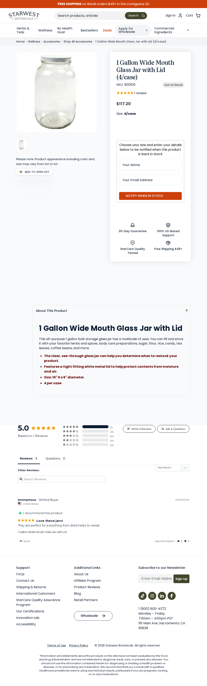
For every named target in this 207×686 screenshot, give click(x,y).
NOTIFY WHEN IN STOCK (144, 195)
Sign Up (181, 579)
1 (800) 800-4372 (152, 608)
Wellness (45, 30)
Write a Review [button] (141, 428)
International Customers (35, 593)
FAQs (20, 574)
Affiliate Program (87, 580)
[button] (179, 541)
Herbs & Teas (23, 30)
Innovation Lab (27, 617)
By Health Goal (64, 30)
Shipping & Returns (31, 587)
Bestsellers (89, 30)
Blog (77, 593)
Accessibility (26, 624)
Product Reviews (87, 587)
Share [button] (26, 541)
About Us (81, 574)
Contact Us (25, 580)
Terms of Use (56, 645)
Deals (107, 30)
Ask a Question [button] (175, 428)
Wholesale (89, 615)
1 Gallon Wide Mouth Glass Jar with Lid (42, 532)
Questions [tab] (53, 458)
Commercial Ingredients (164, 30)
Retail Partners (86, 600)
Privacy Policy (78, 645)
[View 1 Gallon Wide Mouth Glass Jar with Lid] (21, 144)
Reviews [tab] (26, 458)
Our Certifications (30, 611)
